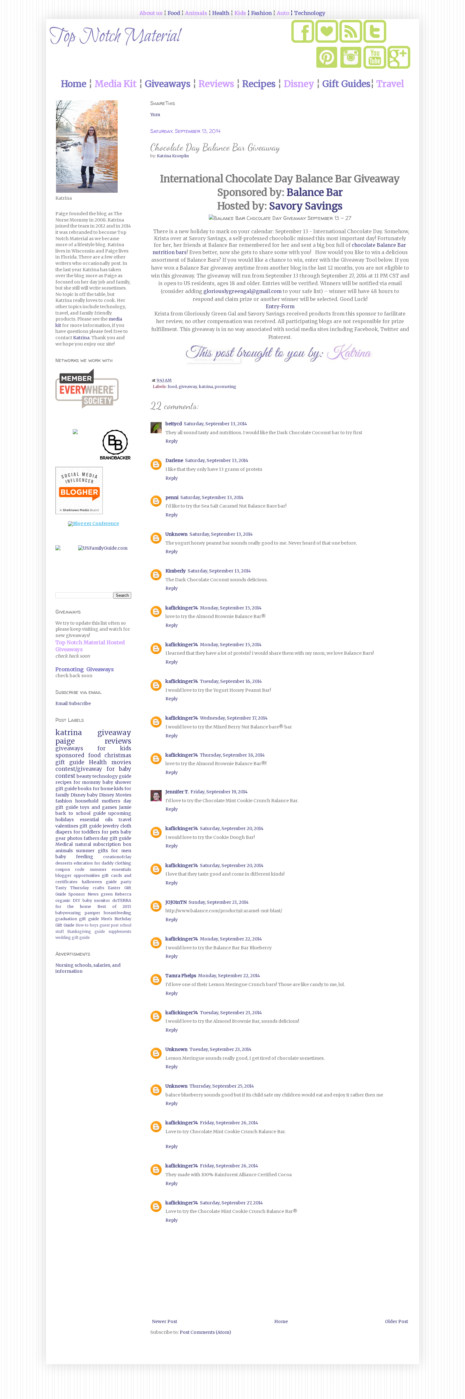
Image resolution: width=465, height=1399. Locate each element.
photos (74, 838)
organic (63, 900)
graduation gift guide (77, 918)
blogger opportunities (77, 875)
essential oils (96, 819)
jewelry (111, 826)
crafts (98, 887)
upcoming (119, 813)
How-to (82, 925)
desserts (63, 863)
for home (103, 788)
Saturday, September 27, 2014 (231, 1203)
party (126, 881)
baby (92, 795)
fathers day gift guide (107, 838)
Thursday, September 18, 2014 (232, 755)
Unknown (176, 534)
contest (65, 775)
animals (64, 850)
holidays (64, 819)
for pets (110, 832)
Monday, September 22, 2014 (231, 939)
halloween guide (99, 881)
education (83, 863)
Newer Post (164, 1321)
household (86, 801)
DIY (76, 900)
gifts (103, 850)
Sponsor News (83, 894)
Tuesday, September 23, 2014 (231, 1012)
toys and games (98, 807)
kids (118, 788)
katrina (206, 386)
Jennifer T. (177, 792)
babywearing (68, 912)
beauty (84, 776)
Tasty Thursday (72, 887)
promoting (225, 386)
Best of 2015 (114, 906)
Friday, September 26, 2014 (229, 1123)
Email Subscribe (73, 703)
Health (98, 762)
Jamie (125, 807)
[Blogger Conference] (93, 523)
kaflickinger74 (181, 608)
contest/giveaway (78, 768)
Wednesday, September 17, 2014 (234, 718)
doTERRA (121, 900)
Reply (171, 441)
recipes (63, 782)
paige (65, 741)
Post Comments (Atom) (205, 1332)
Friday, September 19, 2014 (219, 792)
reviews (118, 741)
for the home (73, 906)
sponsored (69, 755)
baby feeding (74, 856)
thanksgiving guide (86, 931)
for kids (114, 748)
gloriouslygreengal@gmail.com (242, 291)
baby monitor (96, 900)
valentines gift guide (78, 826)
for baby (119, 768)
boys (94, 925)
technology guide (111, 776)
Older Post (396, 1321)
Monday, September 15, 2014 (231, 608)
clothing (123, 863)
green (107, 894)
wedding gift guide (72, 937)
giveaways (69, 748)
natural (83, 844)
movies (121, 762)
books (84, 788)
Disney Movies (115, 795)
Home (281, 1321)
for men (121, 850)
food (172, 386)
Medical (64, 844)
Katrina (81, 337)
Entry (272, 306)
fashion (63, 801)
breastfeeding (117, 912)
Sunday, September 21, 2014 (219, 902)
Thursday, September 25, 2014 (221, 1086)
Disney (78, 795)
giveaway (188, 386)
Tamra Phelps (180, 975)
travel (125, 819)
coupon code (69, 869)
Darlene (174, 460)
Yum (155, 114)
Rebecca (123, 894)
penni (171, 497)
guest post (109, 925)
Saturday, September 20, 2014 (232, 828)
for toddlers (86, 832)
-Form (286, 306)
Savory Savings (306, 206)
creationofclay (117, 856)
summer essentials (110, 869)
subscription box (112, 844)
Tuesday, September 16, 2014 (231, 681)
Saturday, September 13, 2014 (215, 424)
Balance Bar (315, 192)
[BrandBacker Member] (115, 446)
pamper (92, 912)
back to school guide (80, 813)
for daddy (104, 863)
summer (85, 850)
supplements (119, 931)
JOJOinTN (176, 902)
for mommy (87, 782)
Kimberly (175, 571)
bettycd (173, 424)
